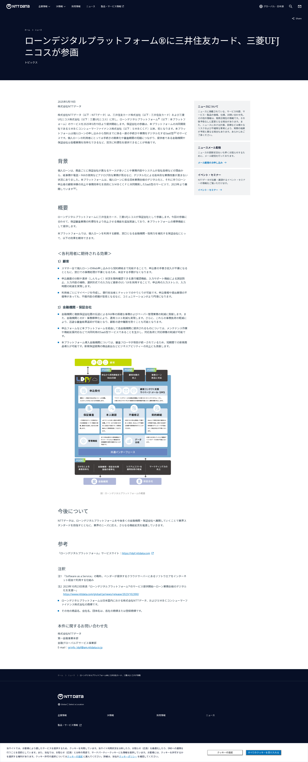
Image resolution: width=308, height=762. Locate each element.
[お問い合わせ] (300, 6)
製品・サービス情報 (111, 6)
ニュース (90, 6)
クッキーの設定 (225, 752)
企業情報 (42, 6)
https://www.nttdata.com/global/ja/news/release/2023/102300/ (101, 594)
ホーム (27, 30)
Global (72, 704)
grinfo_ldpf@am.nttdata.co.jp (85, 647)
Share (297, 18)
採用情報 (76, 6)
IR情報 (59, 6)
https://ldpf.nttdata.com (136, 553)
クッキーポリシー (128, 756)
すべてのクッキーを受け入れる (263, 752)
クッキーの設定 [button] (75, 756)
